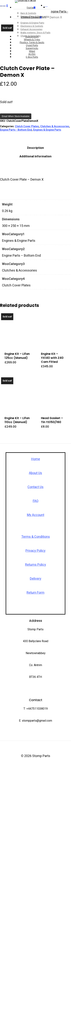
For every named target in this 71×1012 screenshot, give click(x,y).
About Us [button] (35, 473)
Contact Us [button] (35, 487)
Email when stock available (15, 116)
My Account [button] (35, 515)
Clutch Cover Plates (27, 126)
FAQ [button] (35, 501)
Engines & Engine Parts (47, 129)
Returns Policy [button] (35, 564)
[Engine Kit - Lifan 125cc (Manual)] (17, 329)
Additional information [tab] (35, 156)
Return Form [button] (35, 592)
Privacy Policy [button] (35, 550)
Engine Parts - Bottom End (16, 129)
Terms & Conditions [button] (35, 536)
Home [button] (35, 459)
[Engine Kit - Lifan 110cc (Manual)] (17, 393)
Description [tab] (35, 148)
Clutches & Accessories (54, 126)
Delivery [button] (35, 578)
